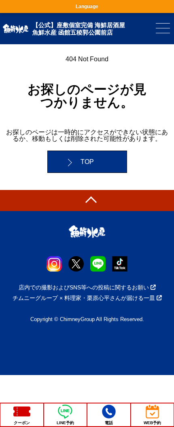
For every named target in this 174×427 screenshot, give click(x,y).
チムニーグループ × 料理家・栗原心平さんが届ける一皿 (84, 298)
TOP (87, 161)
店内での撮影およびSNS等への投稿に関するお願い (84, 287)
